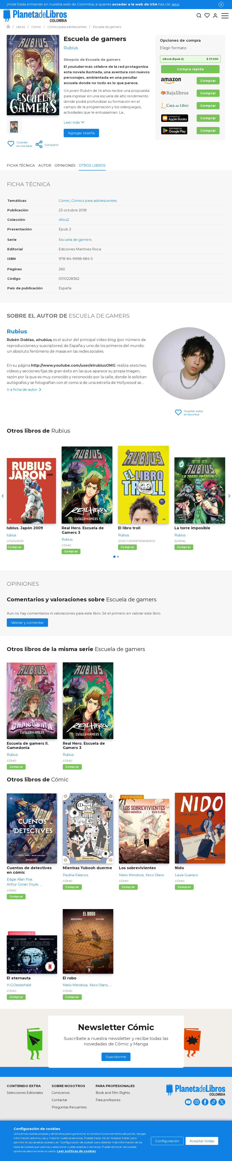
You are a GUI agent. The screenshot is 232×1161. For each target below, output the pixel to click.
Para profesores (108, 1100)
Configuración (167, 1141)
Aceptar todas (202, 1141)
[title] (195, 1090)
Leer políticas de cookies (76, 1151)
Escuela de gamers (75, 239)
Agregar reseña (81, 133)
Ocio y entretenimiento (136, 541)
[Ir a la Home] (8, 27)
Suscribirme (116, 1057)
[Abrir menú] (225, 16)
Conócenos (61, 1093)
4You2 (64, 219)
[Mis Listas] (206, 15)
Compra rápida (190, 69)
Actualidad (14, 541)
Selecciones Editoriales (25, 1093)
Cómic (64, 200)
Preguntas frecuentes (69, 1107)
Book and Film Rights (113, 1093)
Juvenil (180, 541)
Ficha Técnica (21, 165)
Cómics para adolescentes (94, 200)
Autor (44, 165)
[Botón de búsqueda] (199, 16)
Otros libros (92, 165)
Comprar (208, 81)
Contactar (59, 1100)
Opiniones (65, 165)
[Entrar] (214, 15)
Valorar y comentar (27, 622)
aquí (175, 4)
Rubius (17, 331)
